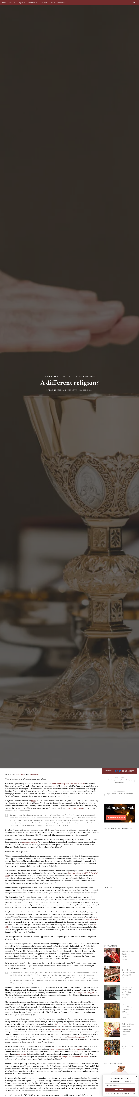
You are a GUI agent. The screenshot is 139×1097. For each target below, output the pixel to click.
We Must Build (127, 1046)
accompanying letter (75, 808)
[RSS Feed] (126, 771)
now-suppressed (78, 1049)
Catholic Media (51, 377)
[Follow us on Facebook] (116, 771)
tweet (33, 800)
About (11, 2)
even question (57, 1029)
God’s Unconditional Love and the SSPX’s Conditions (127, 1009)
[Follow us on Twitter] (119, 771)
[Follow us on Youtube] (123, 771)
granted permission (57, 1049)
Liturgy (66, 377)
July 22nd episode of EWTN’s (79, 873)
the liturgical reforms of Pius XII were (73, 1056)
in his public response (60, 783)
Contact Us (44, 2)
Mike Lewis (72, 390)
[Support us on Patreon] (132, 771)
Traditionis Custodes (85, 377)
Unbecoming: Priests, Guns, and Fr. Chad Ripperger (127, 991)
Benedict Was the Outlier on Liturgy (128, 954)
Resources (31, 2)
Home (3, 2)
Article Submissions (58, 2)
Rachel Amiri (55, 390)
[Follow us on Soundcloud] (129, 771)
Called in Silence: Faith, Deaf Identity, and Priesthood (128, 1028)
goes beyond (21, 1054)
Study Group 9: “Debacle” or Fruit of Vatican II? (128, 972)
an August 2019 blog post (85, 992)
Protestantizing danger (76, 1037)
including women (61, 1024)
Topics (20, 2)
